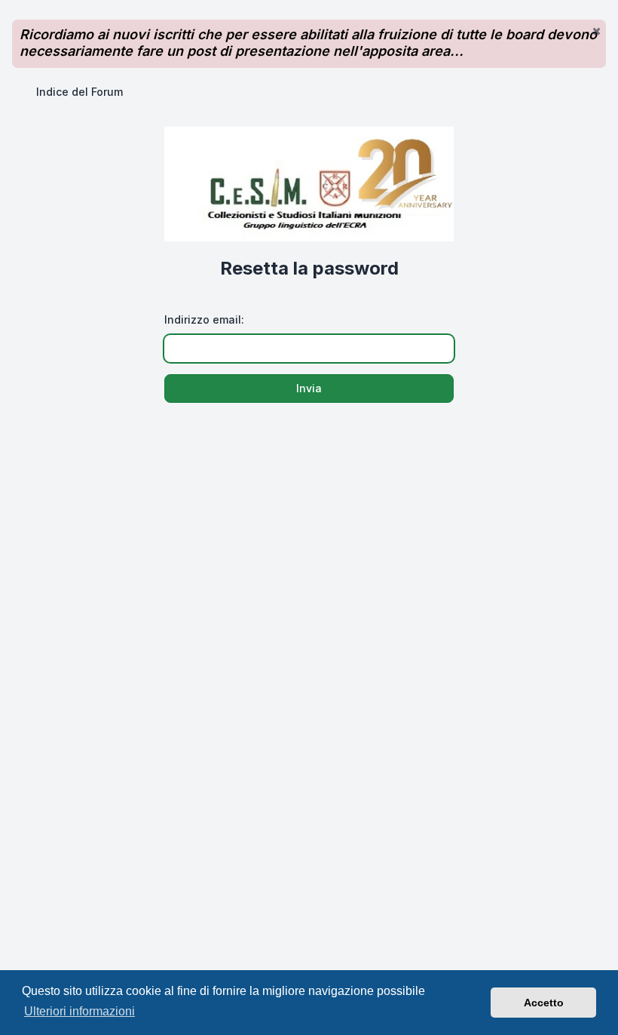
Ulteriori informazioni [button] (79, 1011)
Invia (309, 388)
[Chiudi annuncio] (596, 31)
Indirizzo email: (204, 319)
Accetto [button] (544, 1003)
